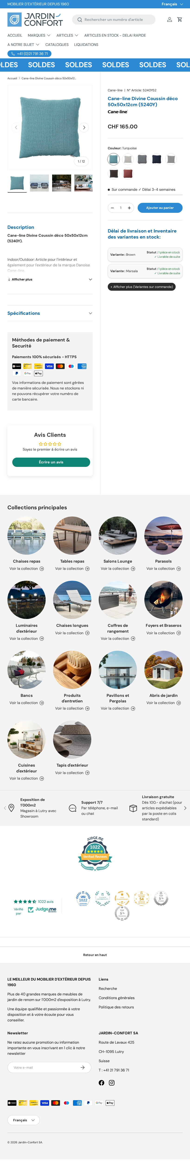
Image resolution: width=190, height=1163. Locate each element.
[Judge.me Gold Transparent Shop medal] (122, 898)
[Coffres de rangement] (118, 600)
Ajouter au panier (160, 208)
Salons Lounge (118, 561)
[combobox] (113, 20)
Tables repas (72, 561)
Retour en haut (95, 955)
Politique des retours (116, 1007)
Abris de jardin (163, 695)
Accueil (12, 78)
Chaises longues (72, 625)
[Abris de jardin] (163, 670)
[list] (50, 127)
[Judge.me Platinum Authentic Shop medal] (102, 898)
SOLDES (30, 65)
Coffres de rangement (118, 628)
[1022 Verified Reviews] (95, 871)
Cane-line (115, 90)
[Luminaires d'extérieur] (26, 600)
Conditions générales (117, 997)
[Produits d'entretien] (72, 670)
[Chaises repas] (26, 535)
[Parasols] (163, 535)
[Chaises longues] (72, 600)
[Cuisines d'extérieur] (26, 739)
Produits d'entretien (72, 698)
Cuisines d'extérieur (26, 768)
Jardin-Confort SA (30, 1142)
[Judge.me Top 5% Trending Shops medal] (122, 913)
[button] (180, 19)
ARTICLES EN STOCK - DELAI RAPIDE (115, 35)
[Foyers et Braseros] (163, 600)
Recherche (108, 988)
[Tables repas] (72, 535)
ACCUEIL (14, 35)
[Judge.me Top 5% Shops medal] (161, 898)
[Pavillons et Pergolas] (118, 670)
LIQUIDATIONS (86, 44)
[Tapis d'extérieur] (72, 739)
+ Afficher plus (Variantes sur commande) (142, 287)
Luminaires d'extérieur (27, 628)
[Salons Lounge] (118, 535)
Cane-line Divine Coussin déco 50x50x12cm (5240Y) (49, 78)
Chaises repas (26, 561)
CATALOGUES (57, 44)
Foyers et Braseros (163, 625)
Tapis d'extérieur (72, 765)
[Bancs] (26, 670)
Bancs (27, 695)
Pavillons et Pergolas (118, 698)
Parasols (163, 561)
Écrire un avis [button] (51, 462)
